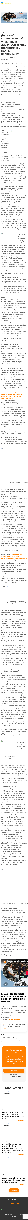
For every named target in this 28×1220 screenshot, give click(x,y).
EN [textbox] (13, 3)
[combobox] (14, 3)
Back (4, 32)
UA (21, 63)
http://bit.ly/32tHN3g (14, 1019)
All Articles (14, 1190)
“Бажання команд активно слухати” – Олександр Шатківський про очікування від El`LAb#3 (14, 556)
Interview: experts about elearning (10, 1040)
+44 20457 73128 (22, 3)
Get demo (14, 1070)
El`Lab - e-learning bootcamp (9, 1037)
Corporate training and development (12, 1109)
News (4, 1140)
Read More (21, 1120)
